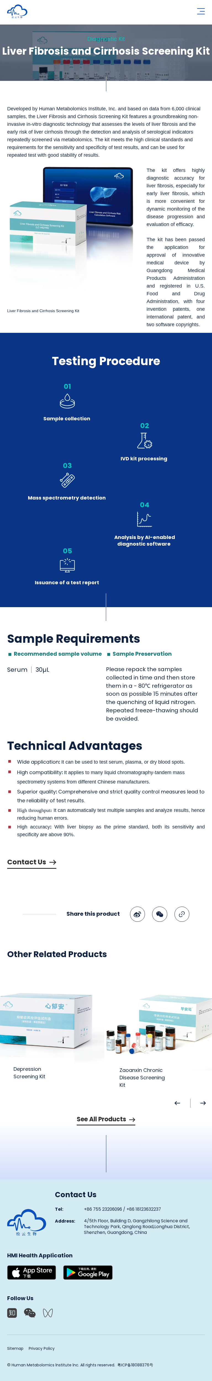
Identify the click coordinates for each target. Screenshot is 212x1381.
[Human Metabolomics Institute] (26, 1222)
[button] (182, 1103)
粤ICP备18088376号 (135, 1365)
